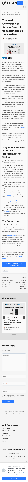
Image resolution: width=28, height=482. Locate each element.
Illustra (18, 201)
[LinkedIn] (3, 58)
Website (5, 391)
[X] (9, 58)
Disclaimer (5, 441)
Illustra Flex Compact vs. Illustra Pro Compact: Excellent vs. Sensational (20, 283)
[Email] (11, 58)
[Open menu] (24, 3)
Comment (6, 355)
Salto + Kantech (11, 235)
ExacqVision (10, 201)
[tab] (12, 334)
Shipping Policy (6, 428)
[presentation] (14, 308)
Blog (16, 411)
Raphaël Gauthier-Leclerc (12, 38)
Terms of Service (6, 436)
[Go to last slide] (4, 317)
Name (5, 376)
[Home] (2, 12)
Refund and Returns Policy (9, 431)
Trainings (15, 414)
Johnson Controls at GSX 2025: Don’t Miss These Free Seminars (7, 282)
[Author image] (3, 38)
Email (5, 384)
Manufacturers (7, 414)
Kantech (22, 127)
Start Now (18, 2)
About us (11, 411)
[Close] (26, 461)
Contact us (22, 414)
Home (5, 411)
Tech (3, 17)
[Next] (24, 317)
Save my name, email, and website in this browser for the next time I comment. (14, 396)
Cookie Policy (5, 438)
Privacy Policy (5, 433)
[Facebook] (6, 58)
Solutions (21, 411)
